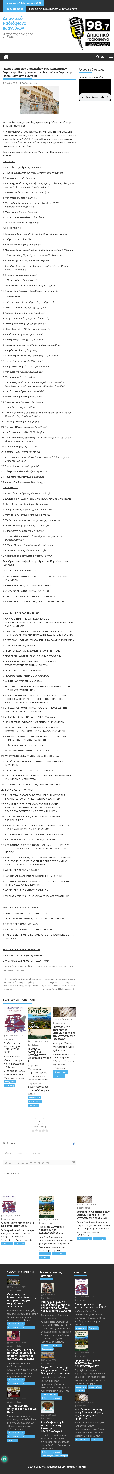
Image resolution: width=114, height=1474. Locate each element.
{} (43, 1162)
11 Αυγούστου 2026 (63, 1019)
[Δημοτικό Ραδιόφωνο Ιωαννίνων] (6, 56)
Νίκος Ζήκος (68, 966)
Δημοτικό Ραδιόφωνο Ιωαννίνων (14, 23)
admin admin (11, 1039)
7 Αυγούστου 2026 (17, 1287)
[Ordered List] (22, 1162)
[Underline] (14, 1162)
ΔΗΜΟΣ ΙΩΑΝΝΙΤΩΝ (16, 1324)
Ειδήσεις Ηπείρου (60, 1072)
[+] (47, 1162)
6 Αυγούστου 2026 (17, 1342)
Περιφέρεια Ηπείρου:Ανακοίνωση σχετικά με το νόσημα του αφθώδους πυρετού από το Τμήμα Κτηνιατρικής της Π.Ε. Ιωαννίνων (58, 984)
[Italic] (10, 1162)
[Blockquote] (31, 1162)
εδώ (101, 77)
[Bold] (6, 1162)
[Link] (39, 1162)
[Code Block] (35, 1162)
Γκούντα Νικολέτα (29, 83)
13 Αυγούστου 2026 (14, 1035)
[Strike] (18, 1162)
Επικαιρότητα (11, 966)
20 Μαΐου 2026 (49, 1415)
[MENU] (111, 57)
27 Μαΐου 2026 (49, 1360)
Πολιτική (22, 966)
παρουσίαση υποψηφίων (14, 970)
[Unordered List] (27, 1162)
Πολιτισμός (9, 1086)
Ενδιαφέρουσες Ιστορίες (51, 1345)
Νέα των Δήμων (35, 1101)
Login (73, 1143)
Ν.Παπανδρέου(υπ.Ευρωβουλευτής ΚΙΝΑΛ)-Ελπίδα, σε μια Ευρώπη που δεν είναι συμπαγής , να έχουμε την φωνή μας (22, 984)
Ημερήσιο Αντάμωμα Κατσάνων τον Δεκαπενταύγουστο (57, 8)
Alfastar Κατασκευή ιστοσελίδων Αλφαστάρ (64, 1466)
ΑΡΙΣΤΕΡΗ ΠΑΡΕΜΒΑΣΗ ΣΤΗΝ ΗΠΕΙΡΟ (46, 966)
